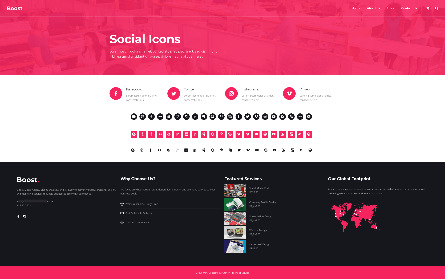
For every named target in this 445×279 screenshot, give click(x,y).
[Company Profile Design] (235, 204)
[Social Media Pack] (235, 190)
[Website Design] (235, 232)
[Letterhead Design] (235, 246)
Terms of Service (240, 272)
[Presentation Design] (235, 218)
